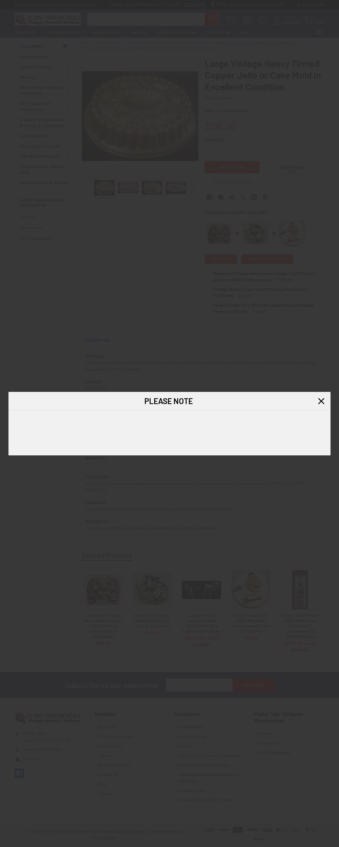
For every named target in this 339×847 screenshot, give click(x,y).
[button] (321, 401)
